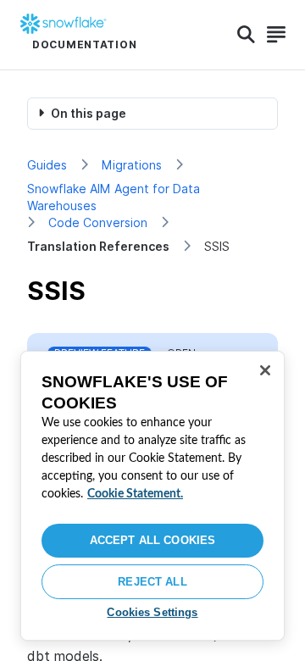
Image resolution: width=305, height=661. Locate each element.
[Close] (265, 370)
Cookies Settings (152, 612)
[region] (152, 496)
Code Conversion (97, 222)
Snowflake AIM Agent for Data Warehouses (113, 197)
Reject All (152, 581)
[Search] (246, 34)
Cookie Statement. (135, 494)
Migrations (132, 165)
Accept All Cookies (152, 540)
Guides (47, 165)
